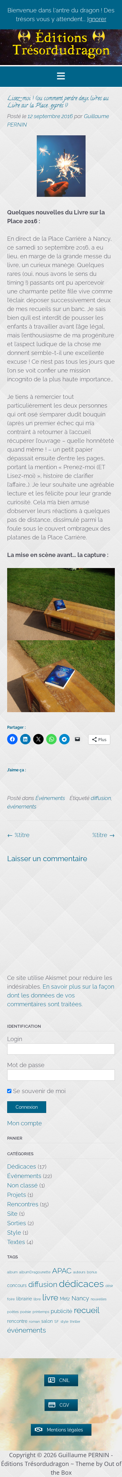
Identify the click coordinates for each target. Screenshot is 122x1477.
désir (109, 1286)
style (64, 1321)
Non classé (22, 1185)
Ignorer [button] (96, 19)
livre (50, 1297)
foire (11, 1299)
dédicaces (81, 1283)
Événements (50, 798)
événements (21, 806)
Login (14, 1039)
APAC (62, 1270)
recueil (87, 1310)
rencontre (17, 1321)
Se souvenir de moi (38, 1091)
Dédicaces (21, 1166)
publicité (61, 1311)
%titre (103, 835)
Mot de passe (26, 1065)
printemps (41, 1312)
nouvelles (98, 1299)
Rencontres (22, 1204)
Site (12, 1213)
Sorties (16, 1223)
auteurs (79, 1272)
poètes (13, 1312)
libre (37, 1299)
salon (47, 1321)
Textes (16, 1242)
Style (14, 1232)
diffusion (101, 798)
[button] (61, 76)
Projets (16, 1194)
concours (17, 1285)
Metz (65, 1298)
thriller (75, 1321)
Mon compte (24, 1123)
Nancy (80, 1298)
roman (34, 1321)
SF (56, 1321)
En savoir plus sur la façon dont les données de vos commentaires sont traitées (60, 995)
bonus (92, 1272)
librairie (24, 1298)
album (12, 1272)
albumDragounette (34, 1272)
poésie (25, 1312)
